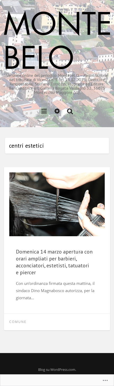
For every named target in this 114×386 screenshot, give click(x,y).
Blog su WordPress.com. (57, 369)
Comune (18, 321)
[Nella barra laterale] (57, 110)
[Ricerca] (70, 110)
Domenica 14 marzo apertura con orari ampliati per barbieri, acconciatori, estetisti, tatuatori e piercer (54, 262)
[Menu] (44, 110)
